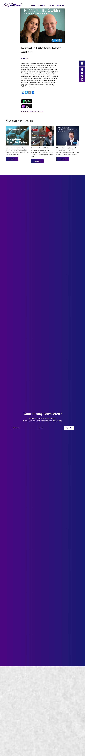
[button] (82, 64)
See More (13, 159)
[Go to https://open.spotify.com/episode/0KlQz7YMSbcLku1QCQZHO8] (43, 101)
